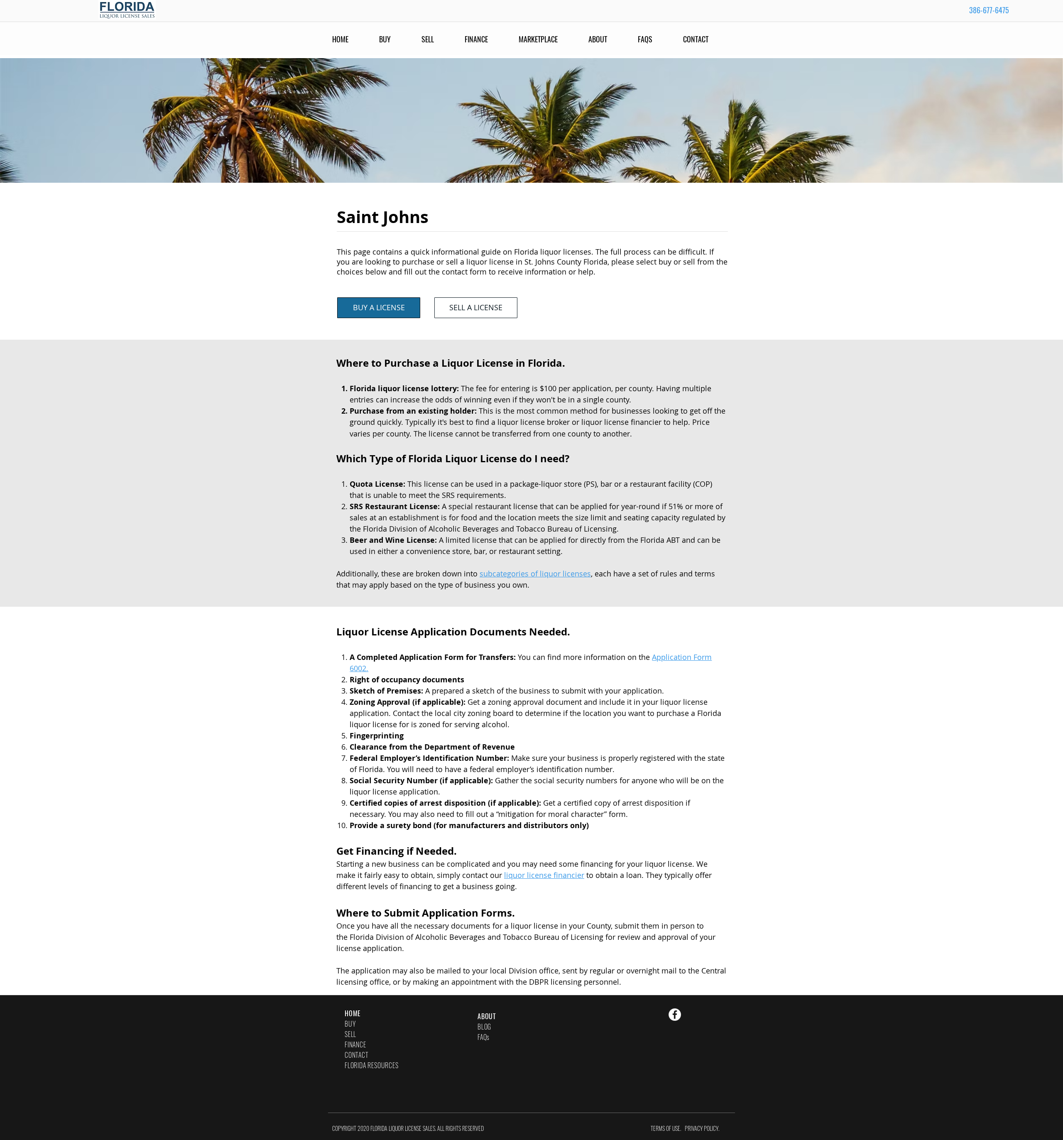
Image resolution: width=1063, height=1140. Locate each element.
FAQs (484, 1037)
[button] (656, 39)
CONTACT (357, 1055)
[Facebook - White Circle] (675, 1014)
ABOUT (487, 1016)
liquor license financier (544, 875)
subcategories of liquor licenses (535, 574)
